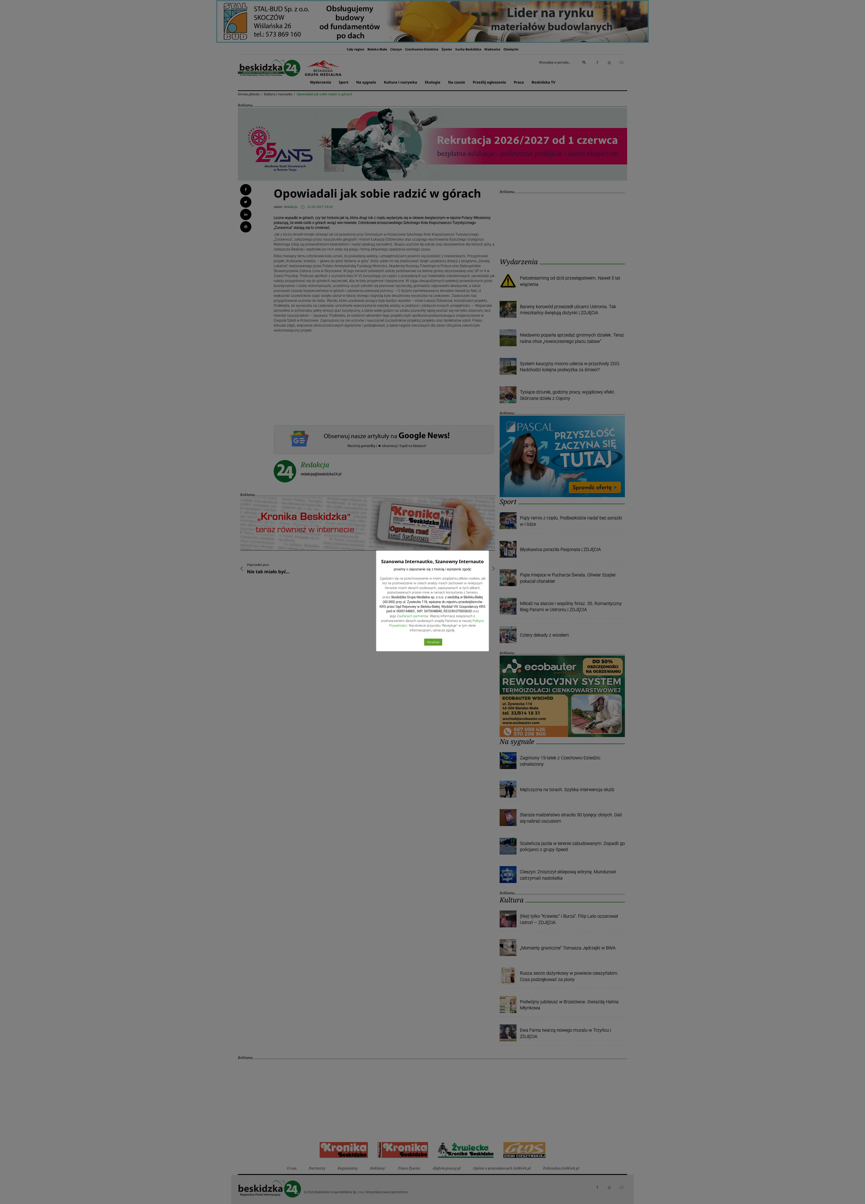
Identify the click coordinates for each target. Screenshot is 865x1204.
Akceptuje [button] (433, 642)
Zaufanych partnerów (412, 616)
